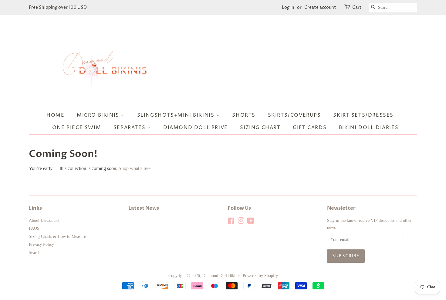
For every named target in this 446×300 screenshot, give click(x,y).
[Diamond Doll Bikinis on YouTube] (250, 222)
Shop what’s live (134, 168)
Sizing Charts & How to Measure (57, 236)
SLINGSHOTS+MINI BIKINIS (176, 115)
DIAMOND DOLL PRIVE (195, 127)
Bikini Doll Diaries (368, 127)
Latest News (143, 208)
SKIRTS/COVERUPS (294, 115)
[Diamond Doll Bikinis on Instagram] (241, 222)
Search (34, 252)
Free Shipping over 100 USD (58, 7)
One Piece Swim (76, 127)
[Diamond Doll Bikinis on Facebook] (231, 222)
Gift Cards (309, 127)
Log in (288, 7)
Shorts (243, 115)
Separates (130, 127)
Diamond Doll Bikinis (221, 275)
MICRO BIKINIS (99, 115)
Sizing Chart (260, 127)
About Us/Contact (44, 220)
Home (55, 115)
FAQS (34, 228)
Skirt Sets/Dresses (363, 115)
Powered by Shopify (260, 275)
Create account (320, 7)
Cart (357, 7)
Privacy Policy (41, 244)
